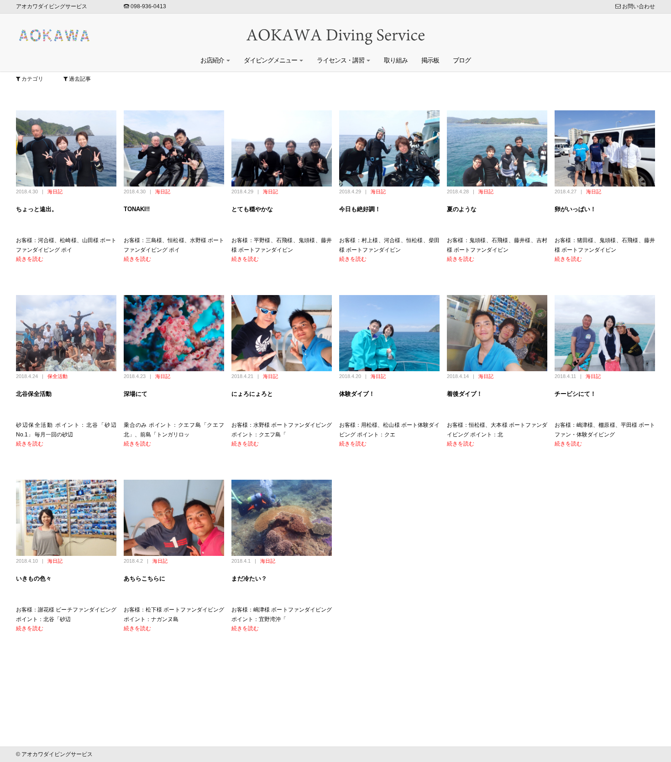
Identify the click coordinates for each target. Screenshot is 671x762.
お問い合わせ (638, 6)
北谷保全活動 (34, 393)
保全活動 (57, 376)
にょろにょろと (252, 393)
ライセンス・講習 (341, 60)
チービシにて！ (575, 393)
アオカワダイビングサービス (51, 6)
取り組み (396, 60)
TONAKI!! (137, 209)
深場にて (135, 393)
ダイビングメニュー (271, 60)
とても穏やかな (252, 209)
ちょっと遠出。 (37, 209)
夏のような (462, 209)
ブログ (462, 60)
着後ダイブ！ (464, 393)
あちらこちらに (144, 578)
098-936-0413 (147, 6)
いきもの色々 (34, 578)
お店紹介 (212, 60)
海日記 (55, 191)
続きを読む (29, 259)
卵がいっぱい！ (575, 209)
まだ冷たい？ (249, 578)
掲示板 (430, 60)
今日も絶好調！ (360, 209)
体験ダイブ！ (357, 393)
